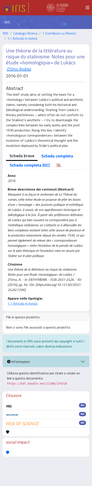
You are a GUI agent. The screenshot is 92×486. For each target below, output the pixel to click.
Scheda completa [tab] (57, 156)
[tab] (59, 165)
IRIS (5, 33)
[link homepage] (16, 8)
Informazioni (20, 361)
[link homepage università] (57, 8)
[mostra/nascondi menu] (87, 8)
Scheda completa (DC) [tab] (30, 165)
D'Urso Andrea (19, 69)
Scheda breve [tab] (21, 155)
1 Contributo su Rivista (59, 33)
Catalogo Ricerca (25, 33)
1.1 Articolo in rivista (22, 38)
